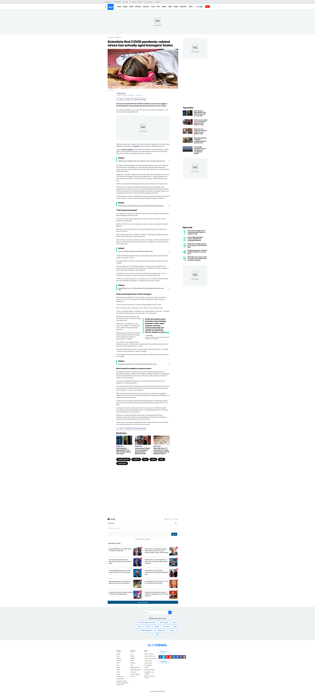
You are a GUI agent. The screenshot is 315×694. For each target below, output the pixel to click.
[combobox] (163, 2)
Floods (172, 630)
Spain (174, 622)
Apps (132, 665)
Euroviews (183, 6)
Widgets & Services (136, 669)
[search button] (155, 2)
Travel (153, 6)
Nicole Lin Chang (121, 93)
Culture (164, 6)
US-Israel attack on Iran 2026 (147, 622)
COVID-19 (136, 459)
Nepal (157, 634)
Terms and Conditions (150, 658)
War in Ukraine (164, 622)
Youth (161, 459)
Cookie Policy (148, 660)
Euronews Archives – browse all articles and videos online (122, 682)
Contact (146, 667)
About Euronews (148, 653)
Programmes (119, 676)
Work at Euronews (149, 669)
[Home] (108, 37)
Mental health (122, 463)
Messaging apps (135, 667)
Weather (133, 658)
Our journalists (120, 678)
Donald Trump (161, 630)
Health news (118, 37)
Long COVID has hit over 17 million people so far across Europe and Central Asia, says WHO (141, 289)
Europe (125, 6)
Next (158, 6)
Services (133, 651)
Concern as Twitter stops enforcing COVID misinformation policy (135, 251)
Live (207, 6)
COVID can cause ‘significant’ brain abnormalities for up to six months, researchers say (141, 161)
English (108, 2)
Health (176, 6)
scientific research (123, 459)
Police (139, 626)
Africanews (133, 672)
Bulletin (132, 656)
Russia (148, 626)
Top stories (188, 107)
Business (146, 6)
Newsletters (164, 661)
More (145, 651)
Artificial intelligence (147, 630)
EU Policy (138, 6)
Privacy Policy (148, 663)
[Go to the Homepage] (111, 7)
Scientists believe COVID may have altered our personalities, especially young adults (140, 205)
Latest (119, 6)
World (131, 6)
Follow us (133, 663)
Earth (170, 6)
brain (145, 459)
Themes (118, 651)
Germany (166, 626)
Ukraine (157, 626)
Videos (118, 674)
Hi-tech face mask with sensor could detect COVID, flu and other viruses (137, 364)
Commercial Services (150, 656)
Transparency (148, 665)
